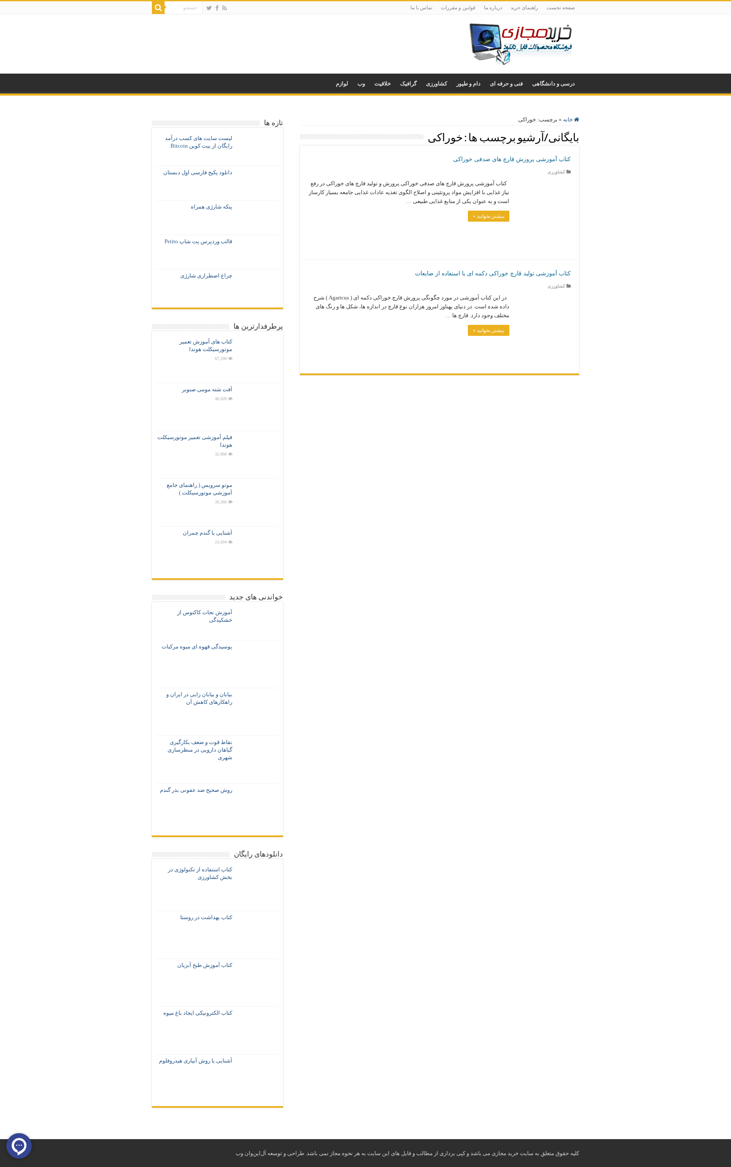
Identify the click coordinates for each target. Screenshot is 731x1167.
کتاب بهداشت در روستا (206, 917)
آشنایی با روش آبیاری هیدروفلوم (195, 1060)
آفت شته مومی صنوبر (207, 389)
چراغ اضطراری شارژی (206, 275)
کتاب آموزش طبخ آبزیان (204, 965)
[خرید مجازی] (520, 42)
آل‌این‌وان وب (251, 1153)
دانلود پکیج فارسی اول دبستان (197, 172)
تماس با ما (421, 8)
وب (361, 83)
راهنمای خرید (524, 8)
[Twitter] (209, 8)
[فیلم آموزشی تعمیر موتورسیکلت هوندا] (257, 455)
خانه (568, 119)
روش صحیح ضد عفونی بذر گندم (196, 790)
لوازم (342, 83)
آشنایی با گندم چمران (207, 533)
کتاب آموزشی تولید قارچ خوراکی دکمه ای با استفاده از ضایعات (493, 273)
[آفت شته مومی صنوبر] (257, 407)
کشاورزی (436, 83)
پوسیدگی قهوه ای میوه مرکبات (197, 646)
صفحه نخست (561, 8)
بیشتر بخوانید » (488, 216)
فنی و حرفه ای (506, 83)
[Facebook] (217, 8)
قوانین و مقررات (458, 8)
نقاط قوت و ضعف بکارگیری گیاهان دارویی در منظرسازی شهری (200, 750)
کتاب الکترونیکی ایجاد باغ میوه (197, 1013)
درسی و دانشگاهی (553, 83)
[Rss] (224, 8)
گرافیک (408, 83)
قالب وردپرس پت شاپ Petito (198, 241)
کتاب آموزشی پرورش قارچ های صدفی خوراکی (512, 159)
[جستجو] (158, 7)
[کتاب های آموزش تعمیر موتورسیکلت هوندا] (257, 359)
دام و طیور (468, 83)
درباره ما (493, 8)
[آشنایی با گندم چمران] (257, 550)
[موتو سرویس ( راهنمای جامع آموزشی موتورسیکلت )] (257, 502)
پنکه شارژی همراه (211, 206)
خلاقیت (382, 83)
